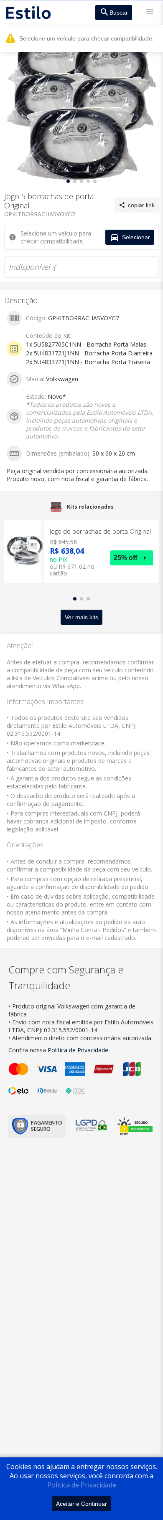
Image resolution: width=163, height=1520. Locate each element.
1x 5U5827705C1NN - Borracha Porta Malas (86, 344)
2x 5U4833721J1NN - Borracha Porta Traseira (88, 362)
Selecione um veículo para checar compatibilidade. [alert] (86, 38)
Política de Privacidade (81, 1485)
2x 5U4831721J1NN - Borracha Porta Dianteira (89, 353)
